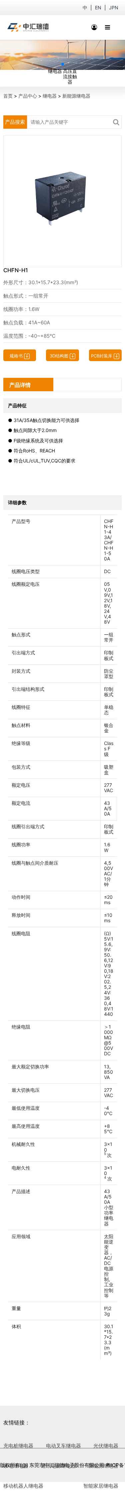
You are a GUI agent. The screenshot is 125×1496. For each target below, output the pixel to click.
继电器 (55, 71)
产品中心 (27, 96)
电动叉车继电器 (63, 1445)
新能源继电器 (76, 96)
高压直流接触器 (70, 77)
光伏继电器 (105, 1445)
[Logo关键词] (28, 27)
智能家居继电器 (100, 1486)
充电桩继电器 (18, 1445)
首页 (8, 96)
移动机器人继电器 (23, 1486)
